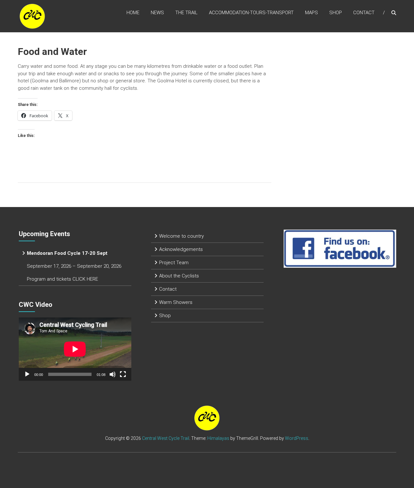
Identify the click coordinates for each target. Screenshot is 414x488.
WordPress (296, 438)
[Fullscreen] (123, 374)
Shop (335, 13)
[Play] (27, 374)
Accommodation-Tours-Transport (251, 13)
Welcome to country (181, 236)
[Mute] (112, 374)
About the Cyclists (179, 276)
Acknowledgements (181, 249)
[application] (75, 349)
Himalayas (218, 438)
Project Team (174, 262)
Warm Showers (175, 302)
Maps (311, 13)
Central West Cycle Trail (165, 438)
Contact (364, 13)
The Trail (186, 13)
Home (132, 13)
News (157, 13)
